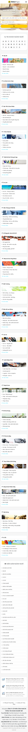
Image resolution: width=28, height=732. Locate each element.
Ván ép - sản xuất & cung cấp (9, 244)
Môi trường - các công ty (8, 292)
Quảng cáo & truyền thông (9, 642)
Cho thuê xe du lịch (7, 195)
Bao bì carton (6, 71)
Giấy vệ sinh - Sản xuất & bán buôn (11, 500)
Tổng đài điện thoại (7, 219)
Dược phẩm (5, 140)
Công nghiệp (6, 583)
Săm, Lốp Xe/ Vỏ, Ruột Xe (9, 449)
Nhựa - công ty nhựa (8, 267)
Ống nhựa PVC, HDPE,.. (8, 274)
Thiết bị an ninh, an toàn (8, 92)
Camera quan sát (7, 90)
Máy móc (5, 620)
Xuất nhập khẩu (8, 360)
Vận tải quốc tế (6, 371)
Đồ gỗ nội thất (6, 246)
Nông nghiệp (6, 632)
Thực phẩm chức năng (8, 143)
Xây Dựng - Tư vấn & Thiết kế (9, 523)
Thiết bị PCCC (6, 96)
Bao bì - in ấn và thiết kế (8, 66)
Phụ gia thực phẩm (7, 477)
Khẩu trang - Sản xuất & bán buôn (11, 322)
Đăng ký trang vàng (15, 679)
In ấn (4, 537)
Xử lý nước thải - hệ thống (9, 297)
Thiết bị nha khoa (7, 147)
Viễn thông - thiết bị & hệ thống (10, 216)
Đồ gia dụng (6, 410)
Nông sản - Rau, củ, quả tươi (9, 472)
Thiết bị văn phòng (7, 170)
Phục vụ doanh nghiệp (8, 595)
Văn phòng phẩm (7, 172)
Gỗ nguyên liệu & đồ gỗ (10, 233)
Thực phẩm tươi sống (8, 474)
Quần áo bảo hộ (6, 324)
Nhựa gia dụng (6, 426)
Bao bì (5, 55)
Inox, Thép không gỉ (7, 394)
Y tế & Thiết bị (7, 132)
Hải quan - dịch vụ (7, 375)
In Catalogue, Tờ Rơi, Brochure (10, 548)
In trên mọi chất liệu (7, 553)
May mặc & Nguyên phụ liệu (9, 617)
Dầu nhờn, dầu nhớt (7, 451)
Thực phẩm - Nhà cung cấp (9, 470)
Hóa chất (5, 611)
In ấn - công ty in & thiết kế (9, 546)
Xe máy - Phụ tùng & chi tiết (9, 447)
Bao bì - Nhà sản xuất (8, 64)
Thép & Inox (6, 385)
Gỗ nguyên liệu (6, 242)
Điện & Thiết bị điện (7, 586)
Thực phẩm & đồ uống (10, 461)
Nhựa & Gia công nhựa (10, 258)
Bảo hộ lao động (8, 309)
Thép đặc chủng (6, 398)
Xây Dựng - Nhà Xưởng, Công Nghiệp (11, 525)
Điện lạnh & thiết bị (7, 589)
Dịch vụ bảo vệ (6, 94)
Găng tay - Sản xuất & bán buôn (10, 320)
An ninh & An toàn (8, 81)
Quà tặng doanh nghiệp (8, 638)
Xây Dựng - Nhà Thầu (8, 521)
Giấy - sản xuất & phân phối (9, 495)
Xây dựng (6, 512)
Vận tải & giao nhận (8, 106)
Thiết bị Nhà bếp (6, 419)
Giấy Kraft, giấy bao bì (8, 498)
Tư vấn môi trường (7, 295)
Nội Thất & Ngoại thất (8, 629)
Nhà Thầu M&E (6, 527)
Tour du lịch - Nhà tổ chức (9, 193)
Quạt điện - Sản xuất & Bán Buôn (10, 424)
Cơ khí (4, 580)
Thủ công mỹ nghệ (7, 651)
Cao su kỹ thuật (6, 348)
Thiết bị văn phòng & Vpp (10, 157)
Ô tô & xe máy (7, 436)
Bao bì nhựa (6, 69)
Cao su (5, 334)
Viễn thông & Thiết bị (9, 208)
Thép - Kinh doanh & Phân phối (10, 396)
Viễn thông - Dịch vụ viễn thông (10, 221)
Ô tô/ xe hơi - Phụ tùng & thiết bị (10, 445)
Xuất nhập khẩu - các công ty (10, 369)
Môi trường (6, 284)
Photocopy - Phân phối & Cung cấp (11, 168)
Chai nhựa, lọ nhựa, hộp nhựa (10, 269)
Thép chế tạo (6, 401)
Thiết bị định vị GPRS (8, 223)
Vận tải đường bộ (7, 117)
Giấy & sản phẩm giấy (9, 487)
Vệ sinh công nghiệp (7, 299)
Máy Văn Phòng (7, 166)
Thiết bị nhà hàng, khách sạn (9, 421)
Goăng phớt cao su (7, 350)
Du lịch (5, 182)
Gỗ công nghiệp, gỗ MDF (9, 248)
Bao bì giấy (5, 502)
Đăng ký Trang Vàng (9, 702)
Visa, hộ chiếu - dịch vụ (8, 198)
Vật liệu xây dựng (7, 660)
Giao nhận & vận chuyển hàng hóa (11, 119)
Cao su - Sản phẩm (7, 345)
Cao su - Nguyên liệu (7, 343)
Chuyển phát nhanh (7, 122)
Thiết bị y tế (5, 145)
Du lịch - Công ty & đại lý (8, 191)
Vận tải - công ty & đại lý (8, 115)
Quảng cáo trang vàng (15, 685)
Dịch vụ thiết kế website (14, 692)
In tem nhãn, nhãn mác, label (9, 550)
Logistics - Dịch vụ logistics (9, 373)
